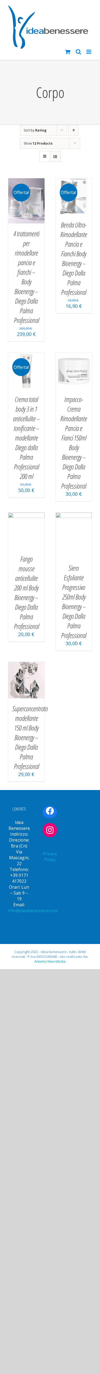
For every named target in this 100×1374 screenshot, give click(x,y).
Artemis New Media (50, 961)
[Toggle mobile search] (78, 52)
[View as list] (55, 156)
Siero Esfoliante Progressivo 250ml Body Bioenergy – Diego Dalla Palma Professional (73, 601)
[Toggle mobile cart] (67, 52)
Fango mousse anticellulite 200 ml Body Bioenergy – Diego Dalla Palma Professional (26, 592)
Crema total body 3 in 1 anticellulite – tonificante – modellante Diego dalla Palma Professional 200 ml (26, 437)
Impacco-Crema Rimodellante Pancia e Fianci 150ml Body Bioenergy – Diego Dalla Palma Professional (73, 442)
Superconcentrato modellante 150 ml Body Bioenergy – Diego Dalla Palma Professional (30, 737)
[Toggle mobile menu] (89, 52)
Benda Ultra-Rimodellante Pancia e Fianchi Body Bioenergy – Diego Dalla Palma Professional (73, 258)
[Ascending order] (73, 130)
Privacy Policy (50, 856)
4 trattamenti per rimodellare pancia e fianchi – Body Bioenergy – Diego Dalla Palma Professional (26, 277)
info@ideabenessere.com (33, 911)
